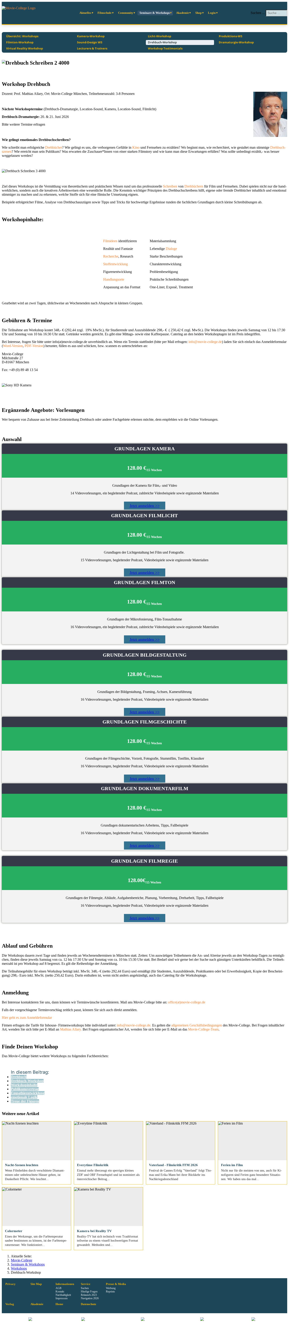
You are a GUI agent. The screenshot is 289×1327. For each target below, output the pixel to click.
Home (59, 1304)
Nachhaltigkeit (63, 1295)
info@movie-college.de (205, 342)
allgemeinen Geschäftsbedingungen (196, 1025)
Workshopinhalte (24, 1085)
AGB (58, 1288)
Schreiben (170, 186)
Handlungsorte (113, 279)
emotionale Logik (24, 1097)
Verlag (9, 1304)
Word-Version (13, 346)
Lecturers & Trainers (92, 48)
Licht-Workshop (159, 36)
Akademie (182, 12)
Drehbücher (53, 147)
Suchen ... (258, 13)
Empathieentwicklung (27, 1093)
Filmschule (105, 12)
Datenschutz (88, 1304)
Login (212, 12)
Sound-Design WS (89, 42)
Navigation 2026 (90, 1298)
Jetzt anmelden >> (145, 505)
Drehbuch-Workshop (162, 42)
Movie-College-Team (203, 1029)
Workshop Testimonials (165, 48)
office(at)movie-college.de (186, 1002)
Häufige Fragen (89, 1291)
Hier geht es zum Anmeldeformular (27, 1017)
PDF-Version (34, 346)
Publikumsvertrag (25, 1089)
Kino (136, 147)
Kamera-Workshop (91, 36)
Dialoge (171, 249)
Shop (198, 12)
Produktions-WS (230, 36)
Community (125, 12)
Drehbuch (18, 1077)
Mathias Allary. (71, 1029)
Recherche (110, 256)
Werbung (111, 1288)
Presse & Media (116, 1284)
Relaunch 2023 (89, 1295)
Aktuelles (85, 12)
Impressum (62, 1298)
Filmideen (110, 241)
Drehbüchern (193, 186)
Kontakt (60, 1291)
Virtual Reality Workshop (24, 48)
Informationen (65, 1284)
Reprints (110, 1291)
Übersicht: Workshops (22, 36)
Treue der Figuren (25, 1101)
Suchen (85, 1288)
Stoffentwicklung (115, 264)
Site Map (36, 1284)
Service (85, 1284)
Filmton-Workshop (19, 42)
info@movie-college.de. (134, 1025)
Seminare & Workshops (155, 12)
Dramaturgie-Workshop (236, 42)
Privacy (10, 1284)
